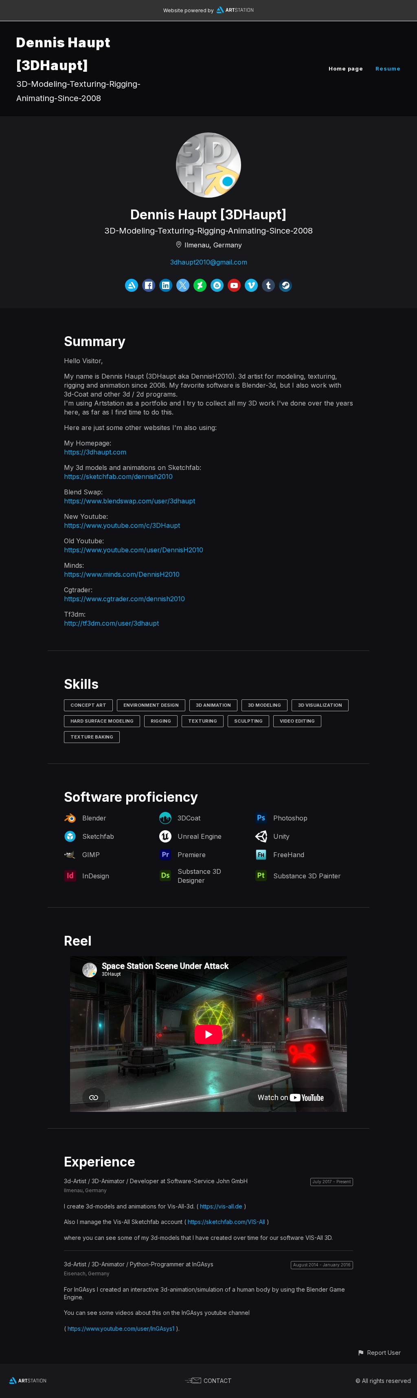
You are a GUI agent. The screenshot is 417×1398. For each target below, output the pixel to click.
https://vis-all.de (221, 1206)
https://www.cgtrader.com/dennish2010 (124, 599)
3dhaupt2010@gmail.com (208, 262)
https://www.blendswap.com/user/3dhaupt (129, 501)
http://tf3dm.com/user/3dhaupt (111, 623)
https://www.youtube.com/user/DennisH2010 (133, 550)
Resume (388, 68)
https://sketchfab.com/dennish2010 (118, 476)
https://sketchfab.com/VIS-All (226, 1221)
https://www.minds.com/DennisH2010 (122, 574)
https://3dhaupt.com (95, 452)
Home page (346, 68)
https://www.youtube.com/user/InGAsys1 (121, 1328)
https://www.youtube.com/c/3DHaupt (122, 525)
